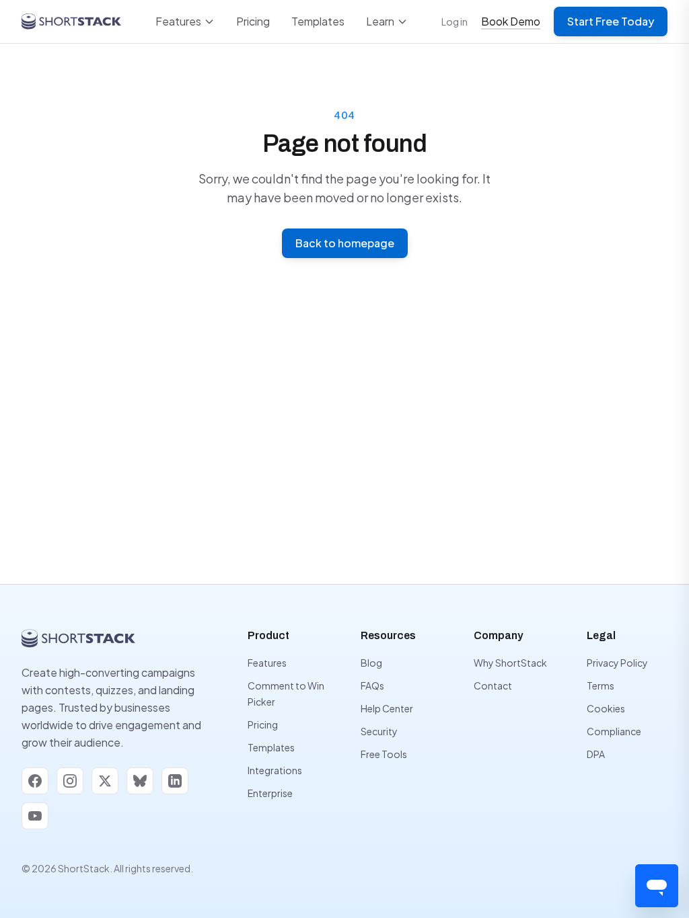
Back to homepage (344, 243)
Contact (493, 685)
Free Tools (384, 754)
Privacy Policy (617, 663)
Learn (380, 21)
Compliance (614, 731)
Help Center (387, 708)
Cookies (606, 708)
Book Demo (510, 21)
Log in (454, 21)
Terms (600, 685)
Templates (317, 21)
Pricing (253, 21)
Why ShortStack (510, 663)
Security (379, 731)
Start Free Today (610, 21)
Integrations (275, 770)
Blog (371, 663)
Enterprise (270, 793)
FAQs (372, 685)
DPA (596, 754)
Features (178, 21)
